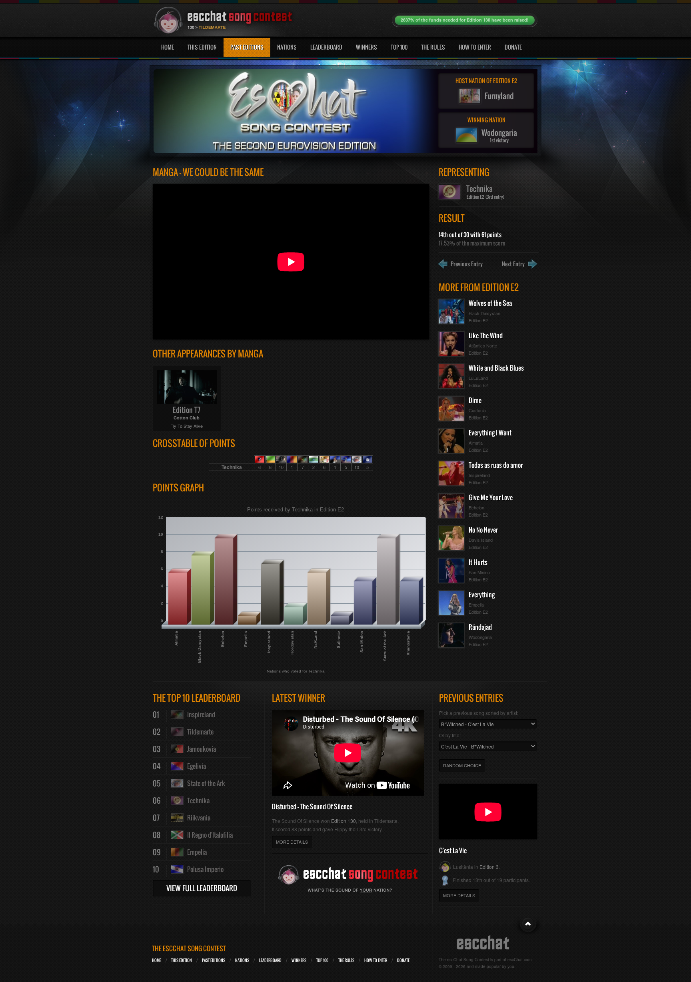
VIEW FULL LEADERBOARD (201, 888)
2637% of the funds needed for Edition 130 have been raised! (465, 20)
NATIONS (242, 960)
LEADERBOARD (270, 960)
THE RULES (346, 960)
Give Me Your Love (491, 497)
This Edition (202, 47)
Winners (366, 47)
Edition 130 (343, 820)
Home (167, 47)
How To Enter (475, 47)
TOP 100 (322, 960)
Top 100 (399, 47)
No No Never (483, 530)
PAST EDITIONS (213, 960)
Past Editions (247, 47)
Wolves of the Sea (490, 303)
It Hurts (478, 562)
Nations (287, 47)
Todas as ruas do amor (496, 465)
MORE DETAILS (292, 841)
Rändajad (480, 627)
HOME (156, 960)
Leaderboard (326, 47)
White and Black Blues (496, 368)
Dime (475, 400)
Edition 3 (489, 866)
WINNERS (299, 960)
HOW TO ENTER (375, 960)
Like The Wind (486, 335)
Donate (513, 47)
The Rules (433, 47)
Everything (482, 594)
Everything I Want (490, 432)
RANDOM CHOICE (462, 765)
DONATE (403, 960)
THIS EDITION (181, 960)
